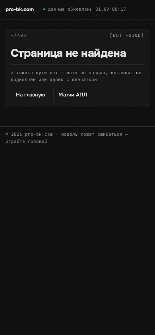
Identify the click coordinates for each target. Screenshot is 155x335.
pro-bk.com (20, 9)
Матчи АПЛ (72, 94)
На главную (30, 94)
